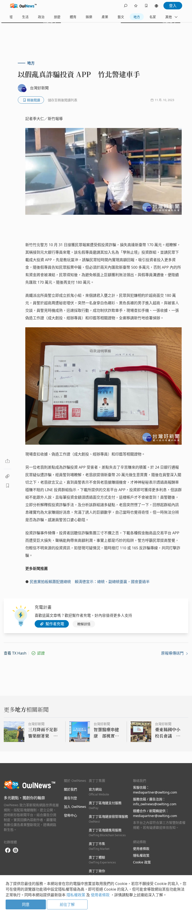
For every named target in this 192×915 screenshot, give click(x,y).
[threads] (15, 850)
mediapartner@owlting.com (155, 792)
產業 (105, 17)
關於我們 (70, 789)
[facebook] (8, 850)
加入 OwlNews (75, 806)
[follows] (136, 5)
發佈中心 (70, 815)
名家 (152, 17)
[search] (125, 5)
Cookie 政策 (142, 862)
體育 (73, 17)
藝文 (121, 17)
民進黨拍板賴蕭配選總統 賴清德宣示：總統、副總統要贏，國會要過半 (90, 581)
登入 (173, 5)
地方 (136, 17)
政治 (41, 17)
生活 (25, 17)
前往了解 (67, 904)
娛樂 (89, 17)
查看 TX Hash (15, 653)
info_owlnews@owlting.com (154, 804)
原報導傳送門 (173, 653)
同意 (26, 904)
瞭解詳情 (83, 624)
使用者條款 (141, 848)
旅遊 (57, 17)
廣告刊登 (70, 798)
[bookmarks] (146, 5)
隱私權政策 (141, 855)
